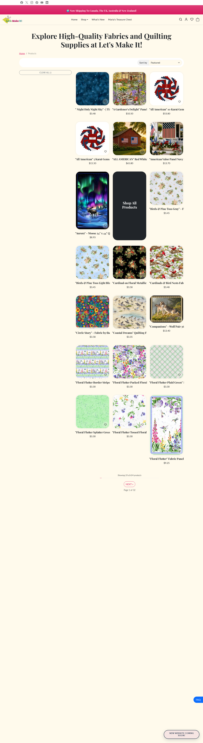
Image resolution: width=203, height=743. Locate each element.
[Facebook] (21, 2)
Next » (129, 484)
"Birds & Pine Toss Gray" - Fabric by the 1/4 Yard (166, 209)
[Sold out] (92, 327)
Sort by (143, 62)
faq (198, 699)
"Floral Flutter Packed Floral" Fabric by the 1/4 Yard (129, 382)
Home (74, 19)
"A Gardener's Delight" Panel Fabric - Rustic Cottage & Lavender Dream (129, 109)
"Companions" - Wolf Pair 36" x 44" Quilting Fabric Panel (166, 326)
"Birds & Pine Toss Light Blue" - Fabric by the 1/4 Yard (92, 283)
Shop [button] (83, 19)
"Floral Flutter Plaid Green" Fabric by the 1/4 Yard (166, 382)
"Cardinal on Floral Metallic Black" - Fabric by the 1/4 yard (129, 283)
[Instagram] (31, 2)
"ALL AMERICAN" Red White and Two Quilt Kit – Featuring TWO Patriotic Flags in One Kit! (129, 159)
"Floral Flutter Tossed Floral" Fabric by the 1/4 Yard (129, 432)
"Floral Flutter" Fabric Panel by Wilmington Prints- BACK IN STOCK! (166, 459)
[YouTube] (41, 2)
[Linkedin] (46, 2)
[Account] (186, 19)
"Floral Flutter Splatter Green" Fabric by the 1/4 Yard (92, 432)
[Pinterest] (36, 2)
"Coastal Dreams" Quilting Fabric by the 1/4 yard (129, 333)
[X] (26, 2)
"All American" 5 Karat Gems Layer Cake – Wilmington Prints (92, 159)
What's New (98, 19)
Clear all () (45, 72)
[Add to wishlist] (105, 102)
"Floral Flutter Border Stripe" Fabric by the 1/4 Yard (92, 382)
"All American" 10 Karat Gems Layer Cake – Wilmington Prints (166, 109)
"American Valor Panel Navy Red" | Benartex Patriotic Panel (166, 159)
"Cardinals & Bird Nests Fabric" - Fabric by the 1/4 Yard (166, 283)
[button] (180, 19)
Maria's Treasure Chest (120, 19)
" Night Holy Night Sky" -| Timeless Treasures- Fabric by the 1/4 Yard (92, 109)
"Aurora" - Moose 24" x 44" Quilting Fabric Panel (92, 233)
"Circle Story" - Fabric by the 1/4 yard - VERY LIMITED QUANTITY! (92, 333)
